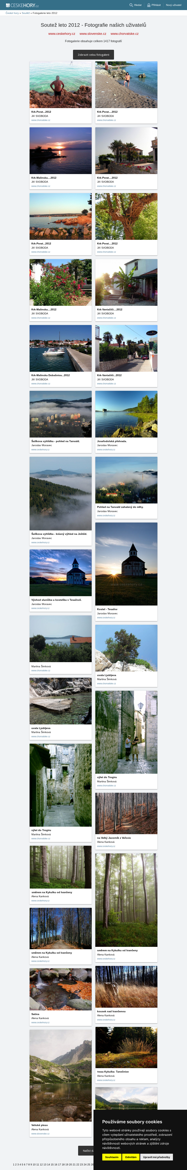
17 (59, 1164)
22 (77, 1164)
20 (70, 1164)
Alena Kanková (106, 841)
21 (74, 1164)
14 (48, 1164)
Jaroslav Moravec (107, 445)
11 (37, 1164)
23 (81, 1164)
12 (41, 1164)
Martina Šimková (41, 666)
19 (66, 1164)
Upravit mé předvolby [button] (156, 1157)
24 (85, 1164)
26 (92, 1164)
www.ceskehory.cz (61, 33)
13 (44, 1164)
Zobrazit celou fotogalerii (93, 54)
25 (88, 1164)
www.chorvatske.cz (125, 33)
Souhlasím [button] (112, 1157)
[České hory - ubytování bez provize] (22, 5)
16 (55, 1164)
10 (34, 1164)
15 (52, 1164)
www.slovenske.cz (93, 33)
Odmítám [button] (131, 1157)
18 (63, 1164)
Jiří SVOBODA (39, 116)
